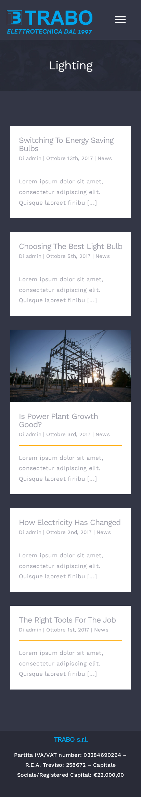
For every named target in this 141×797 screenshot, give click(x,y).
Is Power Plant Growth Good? (70, 360)
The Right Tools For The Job (67, 620)
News (105, 158)
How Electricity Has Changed (69, 522)
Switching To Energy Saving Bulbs (66, 144)
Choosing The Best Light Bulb (70, 246)
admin (33, 158)
